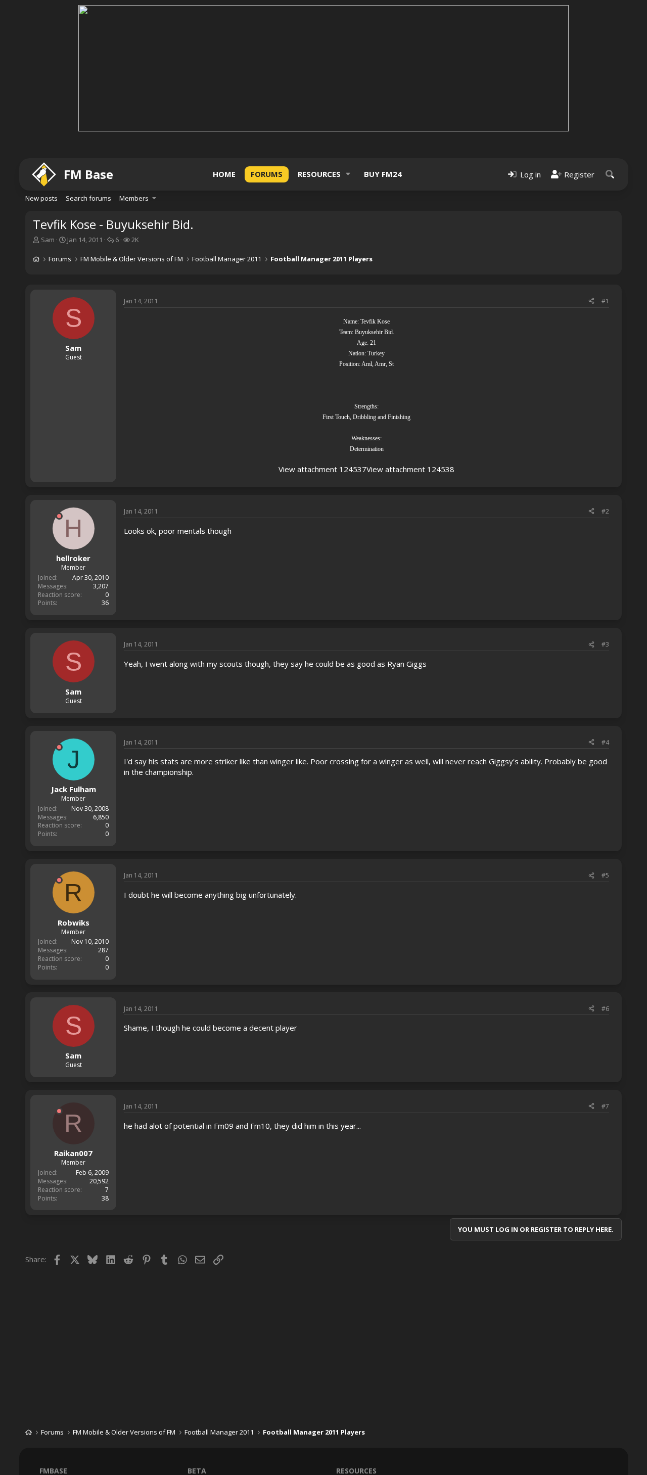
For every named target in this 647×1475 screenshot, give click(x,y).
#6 (605, 1008)
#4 (605, 742)
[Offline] (59, 516)
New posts (41, 198)
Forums (267, 174)
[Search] (610, 174)
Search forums (88, 198)
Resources (319, 174)
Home (224, 174)
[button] (348, 174)
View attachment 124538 (410, 469)
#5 (605, 875)
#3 (605, 644)
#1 (605, 301)
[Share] (591, 301)
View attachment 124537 (322, 469)
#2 (605, 511)
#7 (605, 1106)
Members (134, 198)
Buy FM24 (383, 174)
